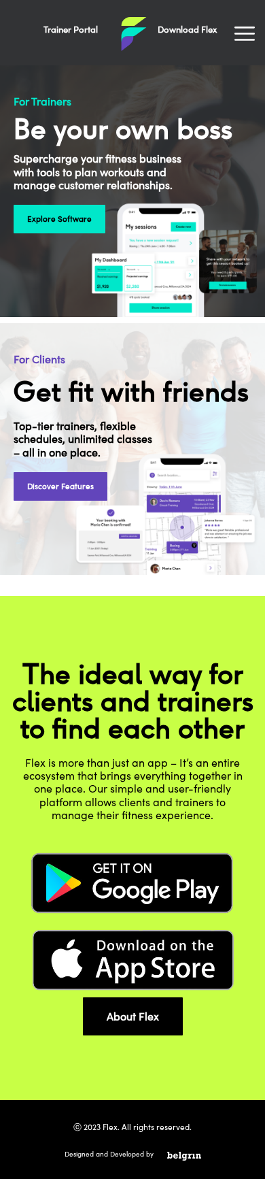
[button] (246, 34)
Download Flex (187, 29)
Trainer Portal (70, 29)
